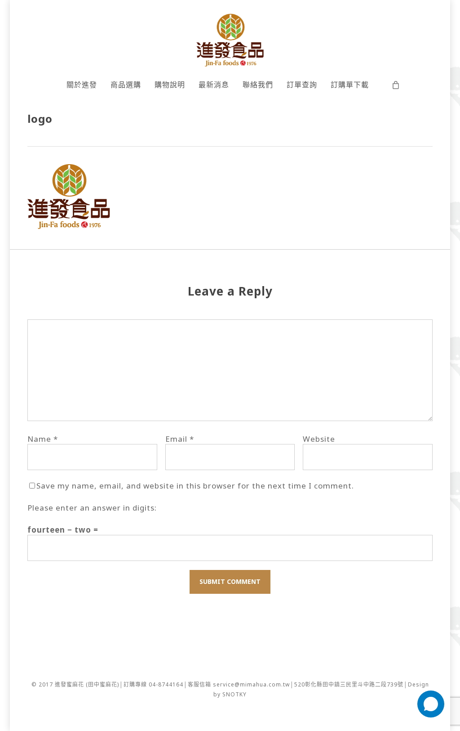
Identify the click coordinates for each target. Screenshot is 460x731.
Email (179, 439)
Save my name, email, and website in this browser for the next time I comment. (195, 485)
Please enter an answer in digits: (92, 507)
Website (319, 439)
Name (42, 439)
